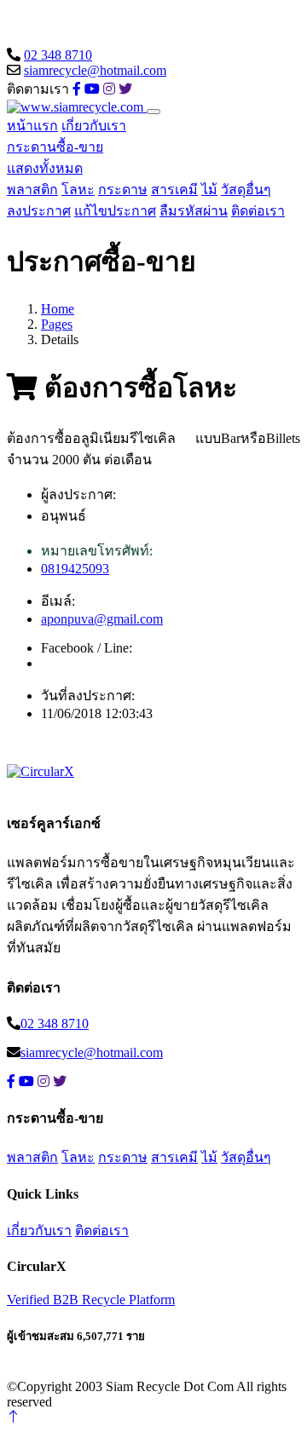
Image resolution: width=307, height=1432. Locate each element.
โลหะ (78, 189)
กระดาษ (123, 189)
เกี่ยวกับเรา (93, 125)
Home (57, 309)
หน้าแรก (32, 125)
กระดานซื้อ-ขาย (55, 147)
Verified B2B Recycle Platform (91, 1299)
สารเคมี (174, 189)
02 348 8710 (58, 55)
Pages (56, 324)
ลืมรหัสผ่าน (193, 211)
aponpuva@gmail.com (102, 619)
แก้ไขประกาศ (115, 211)
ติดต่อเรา (258, 211)
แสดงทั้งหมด (45, 168)
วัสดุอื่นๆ (246, 189)
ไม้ (209, 189)
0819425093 (75, 568)
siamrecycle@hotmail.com (95, 70)
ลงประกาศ (39, 211)
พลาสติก (32, 189)
